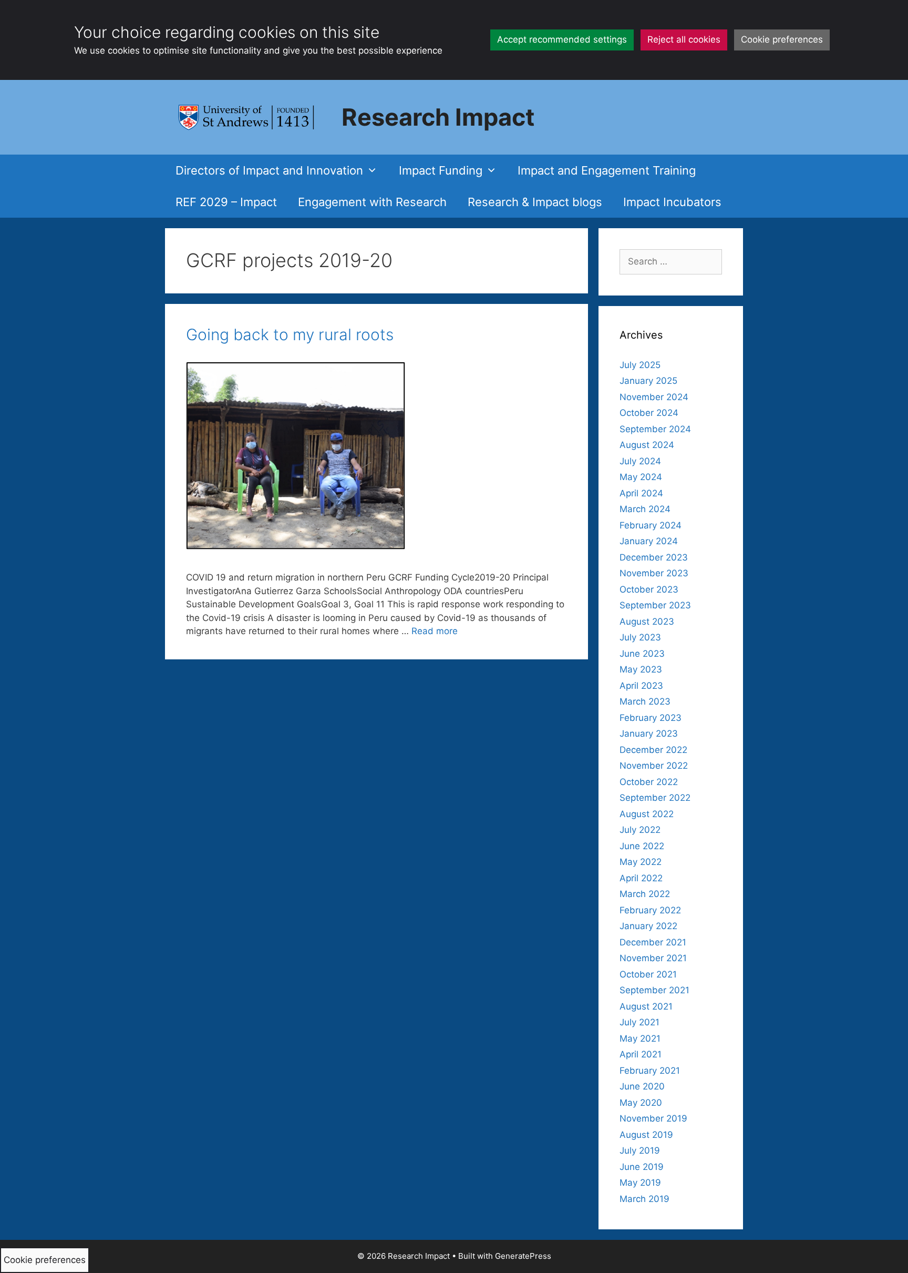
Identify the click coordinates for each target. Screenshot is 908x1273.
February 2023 (651, 717)
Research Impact (438, 117)
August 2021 (646, 1006)
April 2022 (641, 878)
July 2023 (640, 637)
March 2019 (644, 1199)
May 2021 (640, 1038)
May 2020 (641, 1102)
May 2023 (641, 669)
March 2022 (645, 894)
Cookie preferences (782, 39)
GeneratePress (523, 1256)
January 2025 (648, 380)
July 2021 (639, 1022)
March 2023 (645, 701)
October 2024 (649, 413)
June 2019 (642, 1167)
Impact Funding (440, 170)
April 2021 (641, 1054)
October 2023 (649, 589)
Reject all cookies (683, 39)
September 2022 (655, 797)
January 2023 (649, 733)
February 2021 (650, 1070)
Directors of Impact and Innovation (269, 170)
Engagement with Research (372, 202)
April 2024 (641, 493)
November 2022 (654, 765)
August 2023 (647, 621)
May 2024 (641, 477)
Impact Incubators (672, 202)
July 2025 (640, 365)
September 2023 (655, 605)
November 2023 (654, 573)
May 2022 (641, 862)
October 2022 (649, 782)
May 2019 (640, 1182)
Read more (434, 631)
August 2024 (647, 445)
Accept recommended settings (562, 39)
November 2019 (653, 1118)
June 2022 (642, 846)
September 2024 (655, 429)
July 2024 (640, 461)
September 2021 (654, 990)
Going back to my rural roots (290, 334)
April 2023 (641, 685)
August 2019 (646, 1134)
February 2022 (650, 910)
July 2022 (640, 829)
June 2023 (642, 653)
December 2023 (654, 557)
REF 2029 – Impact (226, 202)
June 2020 (642, 1086)
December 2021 (653, 942)
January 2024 (649, 541)
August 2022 (647, 814)
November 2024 (654, 397)
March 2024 (645, 509)
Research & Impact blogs (535, 202)
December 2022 (653, 750)
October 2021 (648, 974)
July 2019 (640, 1150)
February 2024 (651, 525)
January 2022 (648, 926)
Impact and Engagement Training (607, 170)
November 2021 (653, 958)
